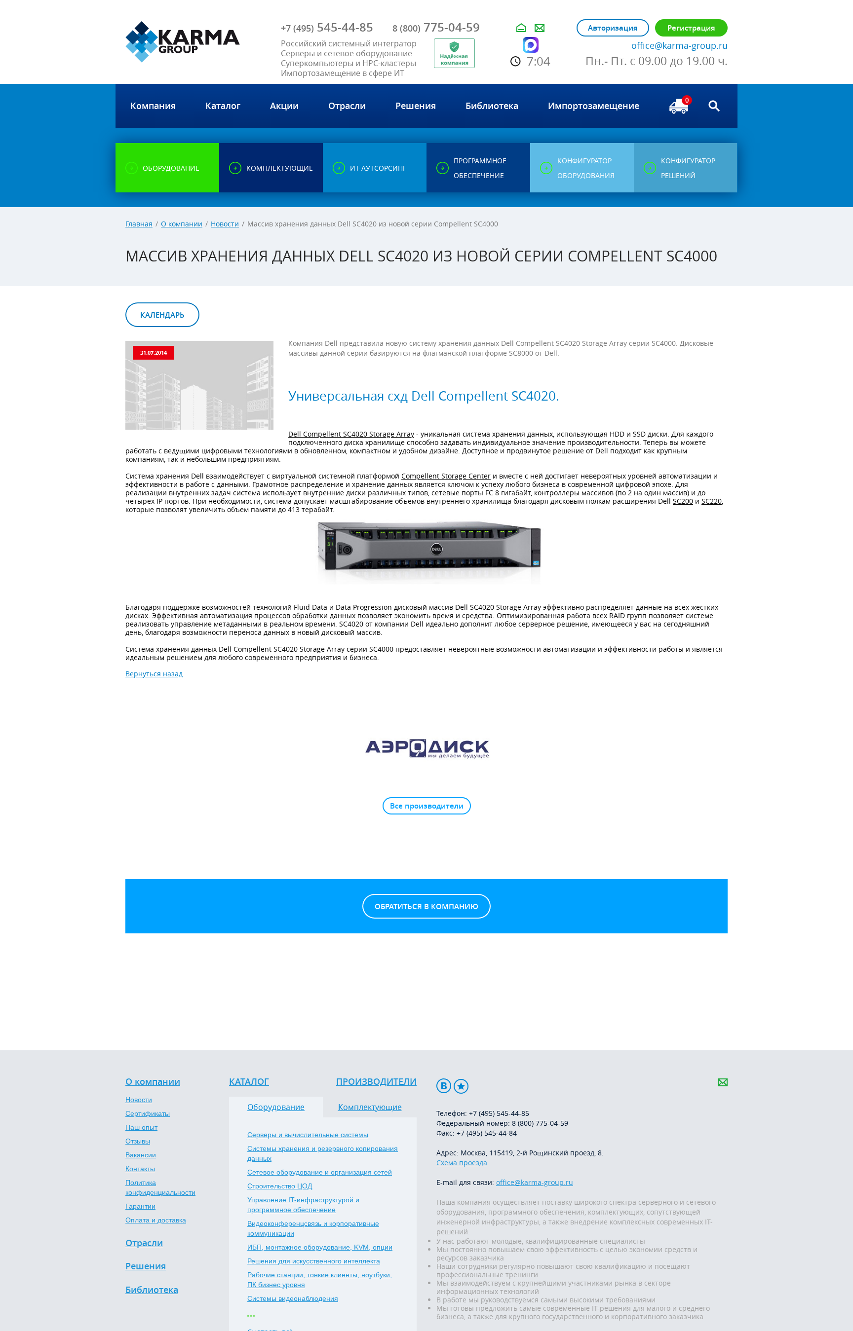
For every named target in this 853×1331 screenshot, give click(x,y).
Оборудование (276, 1107)
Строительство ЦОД (279, 1186)
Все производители (427, 806)
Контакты (140, 1169)
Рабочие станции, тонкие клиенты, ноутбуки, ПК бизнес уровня (319, 1280)
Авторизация (613, 28)
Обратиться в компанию (426, 906)
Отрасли (144, 1243)
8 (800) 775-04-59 (540, 1123)
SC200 (683, 501)
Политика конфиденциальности (160, 1187)
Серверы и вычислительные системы (307, 1135)
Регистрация (691, 28)
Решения (145, 1266)
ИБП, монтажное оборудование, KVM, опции (319, 1247)
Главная (139, 223)
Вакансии (140, 1155)
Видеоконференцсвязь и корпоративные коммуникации (313, 1228)
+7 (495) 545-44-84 (487, 1133)
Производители (376, 1081)
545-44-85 (327, 27)
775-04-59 (436, 27)
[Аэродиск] (426, 748)
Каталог (249, 1081)
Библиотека (151, 1290)
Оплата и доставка (155, 1220)
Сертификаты (147, 1113)
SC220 (711, 501)
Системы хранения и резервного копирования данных (322, 1153)
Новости (225, 223)
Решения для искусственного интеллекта (313, 1261)
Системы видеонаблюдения (292, 1298)
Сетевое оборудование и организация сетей (319, 1172)
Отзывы (137, 1141)
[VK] (443, 1086)
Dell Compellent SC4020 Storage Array (351, 434)
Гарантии (140, 1206)
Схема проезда (461, 1162)
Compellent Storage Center (446, 476)
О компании (181, 223)
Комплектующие (370, 1107)
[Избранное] (461, 1086)
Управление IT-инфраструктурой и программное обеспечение (303, 1205)
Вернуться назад (154, 673)
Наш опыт (141, 1127)
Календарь (162, 315)
